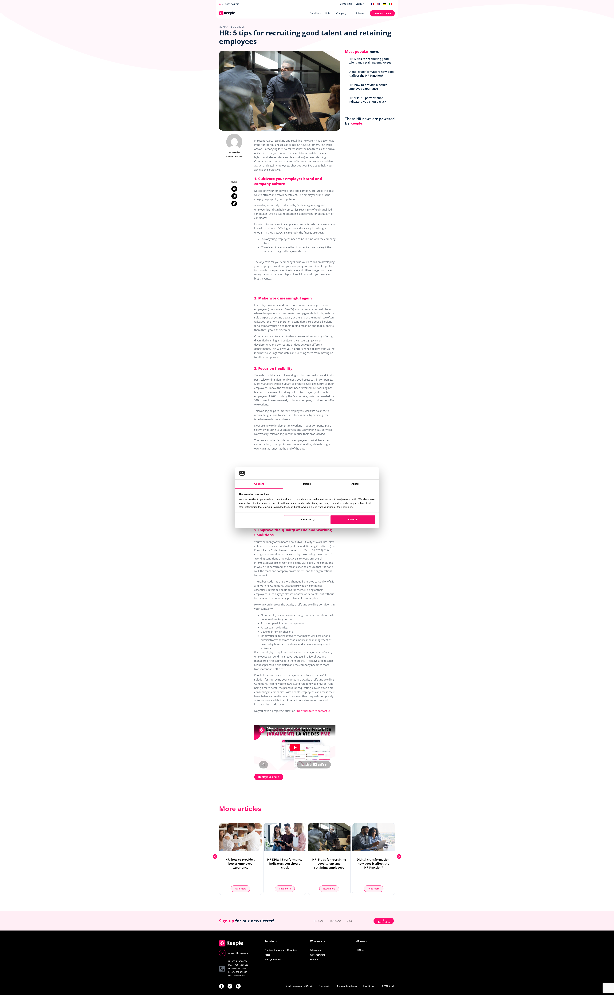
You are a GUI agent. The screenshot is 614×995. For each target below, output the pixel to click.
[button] (234, 189)
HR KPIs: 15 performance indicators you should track (367, 99)
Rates (328, 13)
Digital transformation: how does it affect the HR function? (371, 73)
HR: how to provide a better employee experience (368, 86)
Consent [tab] (259, 483)
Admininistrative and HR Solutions (281, 950)
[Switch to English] (378, 4)
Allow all (353, 519)
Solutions (315, 13)
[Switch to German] (384, 4)
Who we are (315, 950)
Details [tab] (307, 483)
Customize (305, 519)
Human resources (232, 26)
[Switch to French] (372, 4)
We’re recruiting (317, 954)
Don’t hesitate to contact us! (314, 711)
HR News (359, 13)
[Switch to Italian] (390, 4)
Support (314, 959)
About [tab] (354, 483)
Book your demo (273, 959)
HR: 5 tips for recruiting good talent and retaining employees (370, 60)
